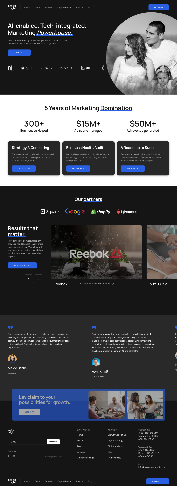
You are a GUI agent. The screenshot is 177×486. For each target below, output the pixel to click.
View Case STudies (22, 265)
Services (48, 7)
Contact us (157, 481)
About (27, 7)
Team (37, 7)
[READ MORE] (96, 252)
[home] (12, 7)
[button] (64, 7)
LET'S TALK (158, 7)
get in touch (24, 168)
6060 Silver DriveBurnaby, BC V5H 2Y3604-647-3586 (148, 453)
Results (79, 7)
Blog (90, 7)
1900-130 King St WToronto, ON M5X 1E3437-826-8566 (148, 435)
